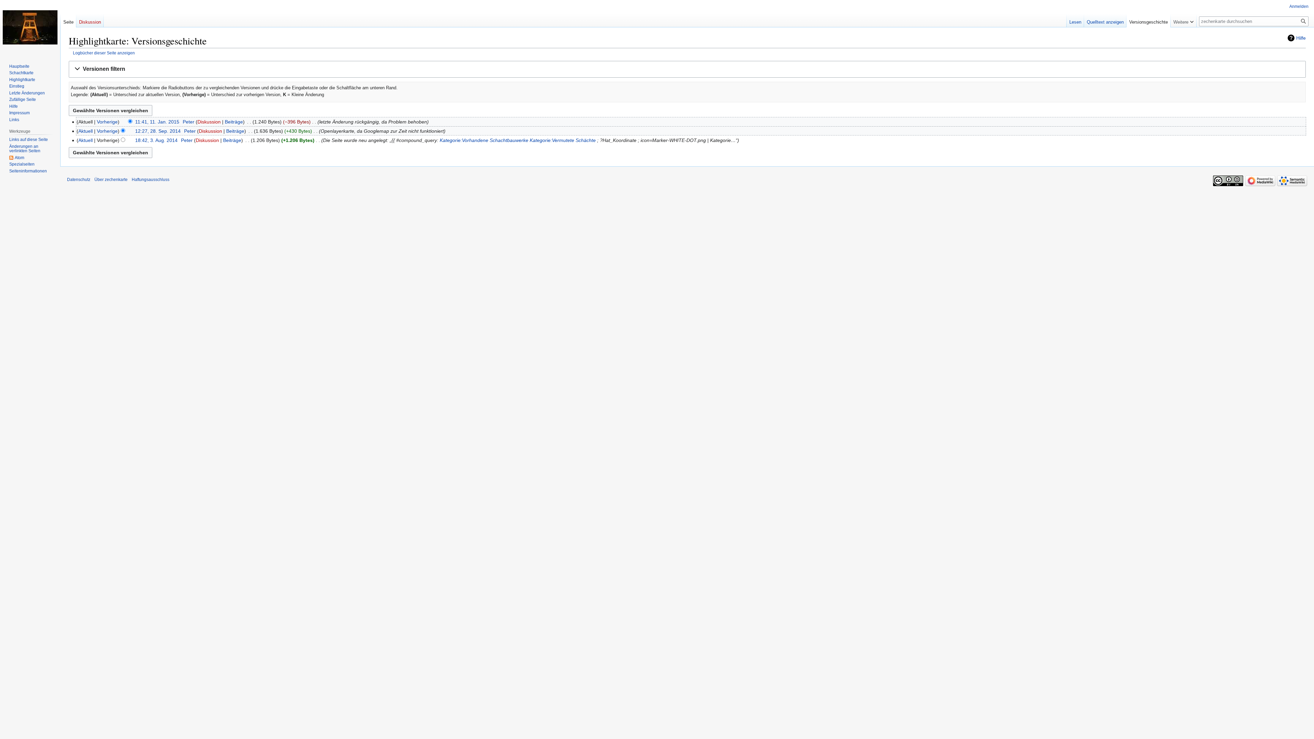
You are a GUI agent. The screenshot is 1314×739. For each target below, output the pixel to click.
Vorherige (107, 122)
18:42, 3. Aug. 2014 (156, 140)
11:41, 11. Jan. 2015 (157, 122)
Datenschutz (78, 179)
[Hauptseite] (30, 27)
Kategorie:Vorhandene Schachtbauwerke (484, 140)
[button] (687, 69)
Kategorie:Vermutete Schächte (563, 140)
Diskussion (209, 122)
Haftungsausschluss (150, 179)
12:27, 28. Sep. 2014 (158, 131)
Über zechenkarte (111, 179)
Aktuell (85, 131)
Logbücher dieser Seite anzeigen (104, 53)
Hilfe (1301, 38)
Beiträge (234, 122)
